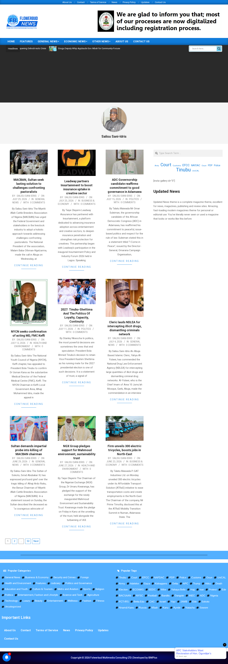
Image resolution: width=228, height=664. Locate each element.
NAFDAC (195, 165)
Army (157, 166)
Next (36, 541)
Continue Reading (28, 265)
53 (28, 541)
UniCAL (195, 171)
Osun (204, 165)
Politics (134, 199)
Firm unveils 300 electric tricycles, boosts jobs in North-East (124, 450)
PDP (210, 165)
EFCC (186, 165)
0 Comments (37, 202)
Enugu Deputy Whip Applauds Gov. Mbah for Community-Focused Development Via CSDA (86, 48)
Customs (177, 165)
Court (165, 165)
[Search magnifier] (219, 48)
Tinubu (183, 170)
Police (217, 165)
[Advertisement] (114, 77)
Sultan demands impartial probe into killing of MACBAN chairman (29, 450)
